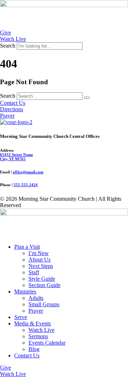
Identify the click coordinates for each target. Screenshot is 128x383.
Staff (33, 272)
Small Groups (43, 304)
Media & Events (32, 323)
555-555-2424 (26, 185)
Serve (20, 317)
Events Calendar (46, 343)
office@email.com (28, 172)
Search (7, 46)
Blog (33, 349)
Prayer (35, 311)
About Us (39, 260)
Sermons (38, 336)
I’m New (38, 253)
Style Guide (41, 279)
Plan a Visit (27, 247)
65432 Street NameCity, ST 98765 (16, 156)
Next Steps (40, 266)
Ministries (25, 291)
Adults (35, 298)
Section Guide (44, 285)
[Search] (87, 98)
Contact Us (26, 355)
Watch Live (41, 330)
